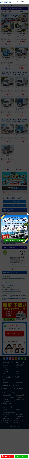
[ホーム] (6, 2)
